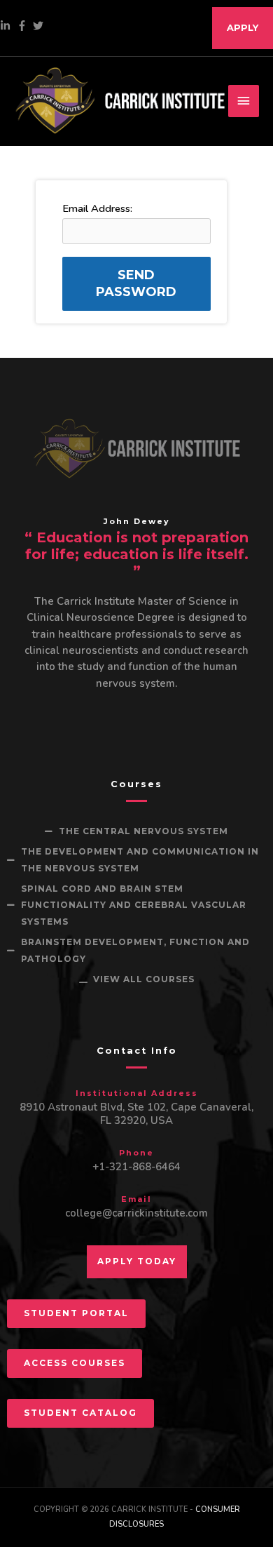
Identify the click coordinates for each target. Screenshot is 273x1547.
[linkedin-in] (7, 25)
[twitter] (40, 25)
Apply (242, 27)
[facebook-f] (24, 25)
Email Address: (97, 208)
